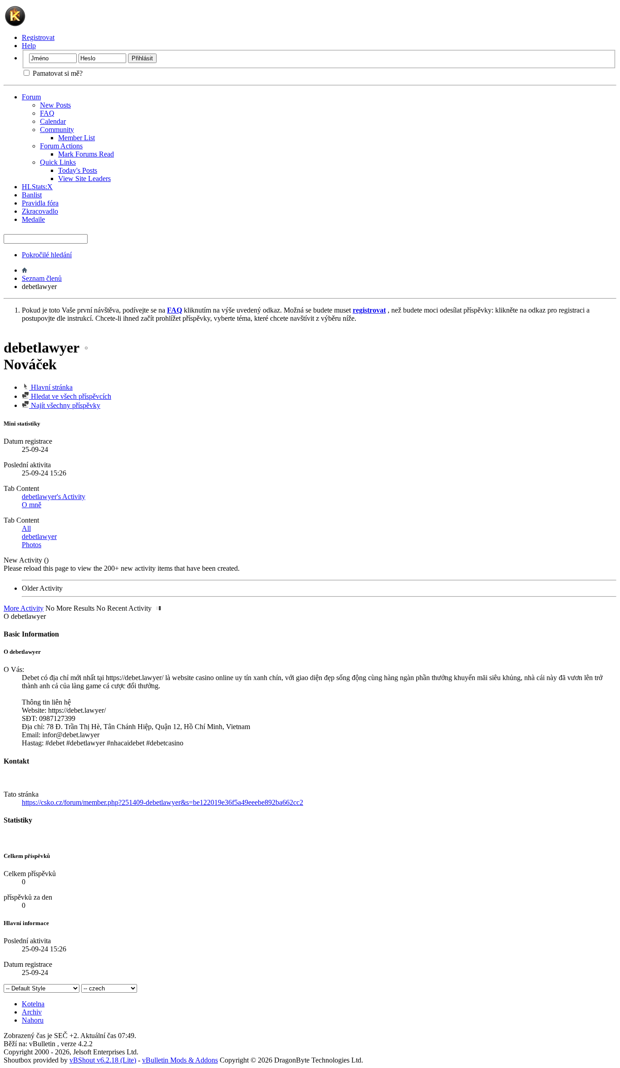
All (26, 528)
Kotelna (33, 1004)
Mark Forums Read (86, 154)
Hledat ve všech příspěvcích (70, 396)
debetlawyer (39, 536)
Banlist (32, 195)
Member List (76, 138)
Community (57, 129)
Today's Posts (77, 170)
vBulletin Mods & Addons (180, 1060)
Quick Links (58, 162)
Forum (31, 97)
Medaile (33, 219)
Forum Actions (61, 146)
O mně (31, 505)
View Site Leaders (84, 178)
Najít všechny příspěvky (64, 405)
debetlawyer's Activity (53, 496)
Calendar (53, 121)
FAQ (47, 113)
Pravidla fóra (40, 203)
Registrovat (38, 37)
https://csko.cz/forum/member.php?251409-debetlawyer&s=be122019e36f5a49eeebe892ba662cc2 (162, 802)
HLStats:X (37, 187)
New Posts (55, 105)
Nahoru (33, 1020)
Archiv (32, 1012)
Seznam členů (42, 278)
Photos (31, 545)
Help (29, 45)
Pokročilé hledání (47, 255)
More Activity (24, 608)
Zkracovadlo (40, 211)
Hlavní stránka (51, 387)
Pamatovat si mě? (57, 73)
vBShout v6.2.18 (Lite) (102, 1060)
